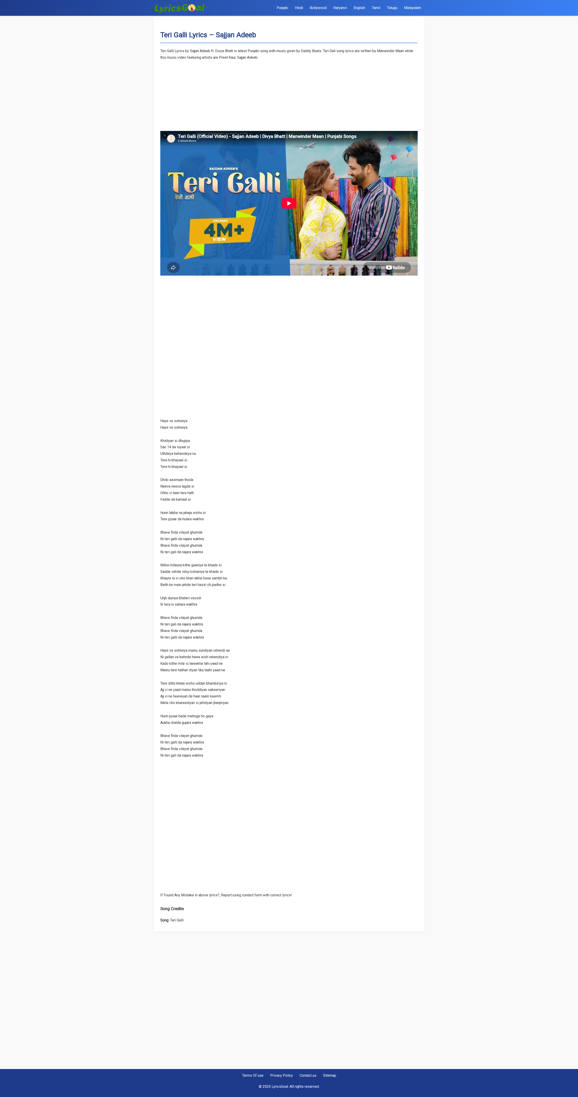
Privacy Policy (281, 1075)
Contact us (308, 1075)
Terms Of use (252, 1075)
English (359, 8)
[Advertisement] (289, 92)
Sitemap (329, 1075)
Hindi (299, 8)
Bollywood (318, 8)
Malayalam (412, 8)
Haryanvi (340, 8)
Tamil (376, 8)
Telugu (392, 8)
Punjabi (282, 8)
